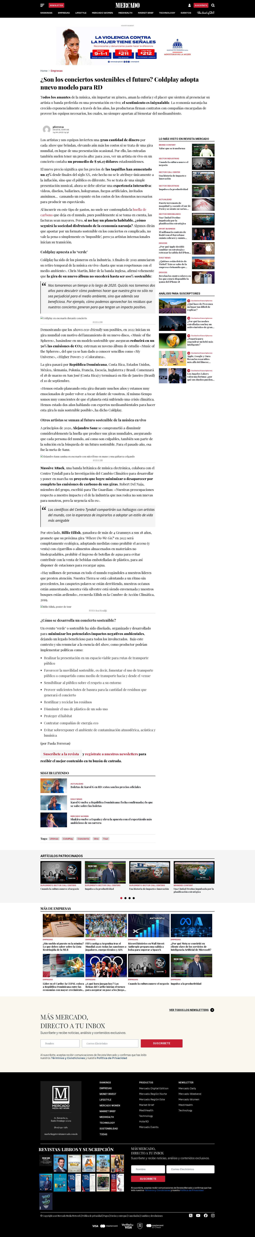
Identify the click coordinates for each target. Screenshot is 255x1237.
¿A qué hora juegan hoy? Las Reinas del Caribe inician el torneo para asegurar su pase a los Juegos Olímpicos (105, 988)
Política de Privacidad (112, 1058)
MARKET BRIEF (108, 1111)
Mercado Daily (187, 1088)
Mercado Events (148, 1127)
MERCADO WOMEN (110, 1105)
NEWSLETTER (186, 1082)
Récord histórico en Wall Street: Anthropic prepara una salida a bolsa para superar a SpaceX (146, 946)
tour (105, 838)
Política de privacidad (92, 1215)
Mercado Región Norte (153, 1093)
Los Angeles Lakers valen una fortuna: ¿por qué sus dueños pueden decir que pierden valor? (200, 378)
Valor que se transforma (172, 148)
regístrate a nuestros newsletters (111, 754)
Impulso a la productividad (173, 189)
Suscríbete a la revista (61, 754)
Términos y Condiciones (68, 1058)
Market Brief (145, 13)
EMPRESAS (106, 1088)
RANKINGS (105, 1082)
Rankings (46, 13)
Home (44, 70)
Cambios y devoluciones (152, 1215)
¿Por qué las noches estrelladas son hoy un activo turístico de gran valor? (199, 326)
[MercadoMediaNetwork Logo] (61, 1097)
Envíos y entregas (118, 1215)
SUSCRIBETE (161, 1043)
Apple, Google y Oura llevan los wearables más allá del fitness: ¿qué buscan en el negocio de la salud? (198, 362)
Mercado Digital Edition (153, 1088)
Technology (167, 13)
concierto (83, 838)
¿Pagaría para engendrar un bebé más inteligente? (200, 341)
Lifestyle (80, 13)
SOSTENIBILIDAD (109, 1128)
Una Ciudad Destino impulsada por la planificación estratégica (172, 220)
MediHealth (125, 13)
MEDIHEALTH (107, 1117)
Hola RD (144, 1121)
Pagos (106, 1215)
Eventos (186, 13)
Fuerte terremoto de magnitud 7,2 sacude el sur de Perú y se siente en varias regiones (175, 207)
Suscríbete (201, 5)
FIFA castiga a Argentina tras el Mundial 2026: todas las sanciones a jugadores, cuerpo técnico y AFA (105, 946)
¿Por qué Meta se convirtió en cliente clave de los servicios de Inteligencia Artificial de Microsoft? (191, 946)
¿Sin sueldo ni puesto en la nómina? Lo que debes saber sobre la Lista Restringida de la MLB (63, 946)
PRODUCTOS (146, 1082)
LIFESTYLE (105, 1099)
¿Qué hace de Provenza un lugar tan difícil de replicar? (200, 306)
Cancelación (133, 1215)
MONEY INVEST (108, 1094)
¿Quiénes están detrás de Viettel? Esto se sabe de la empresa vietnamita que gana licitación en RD (173, 266)
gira (96, 838)
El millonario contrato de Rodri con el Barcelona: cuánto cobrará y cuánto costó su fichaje (172, 236)
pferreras (58, 126)
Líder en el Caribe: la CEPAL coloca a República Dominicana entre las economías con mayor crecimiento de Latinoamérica (63, 988)
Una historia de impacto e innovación (149, 888)
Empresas (64, 13)
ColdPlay (68, 838)
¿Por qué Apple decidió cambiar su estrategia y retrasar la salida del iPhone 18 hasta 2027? (174, 251)
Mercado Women (102, 13)
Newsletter (56, 5)
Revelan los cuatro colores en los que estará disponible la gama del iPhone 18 (175, 278)
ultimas (54, 838)
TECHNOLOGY (107, 1122)
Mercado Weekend (190, 1093)
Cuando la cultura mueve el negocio (59, 888)
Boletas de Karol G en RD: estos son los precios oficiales (106, 787)
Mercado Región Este (152, 1099)
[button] (121, 898)
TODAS (103, 1134)
